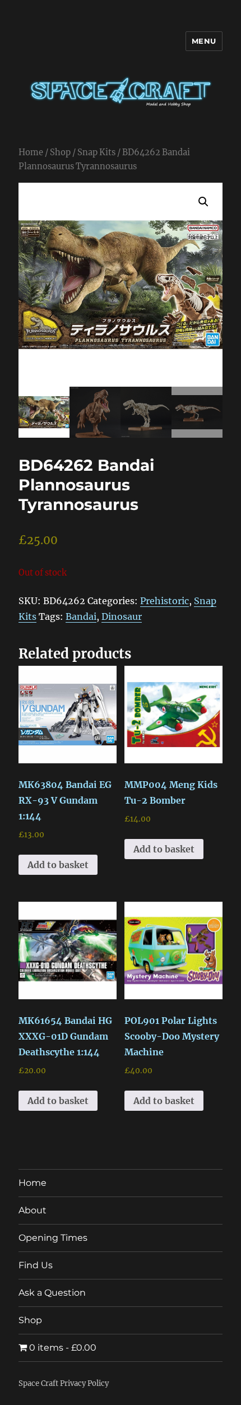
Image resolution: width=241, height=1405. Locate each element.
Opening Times (52, 1237)
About (32, 1210)
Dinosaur (121, 616)
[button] (203, 202)
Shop (60, 152)
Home (30, 152)
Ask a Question (52, 1292)
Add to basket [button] (58, 864)
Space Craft (38, 1383)
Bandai (81, 616)
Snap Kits (96, 152)
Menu (204, 40)
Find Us (35, 1265)
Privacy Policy (84, 1383)
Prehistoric (164, 600)
